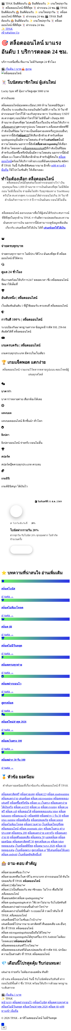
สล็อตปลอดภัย (39, 820)
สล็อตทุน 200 (19, 832)
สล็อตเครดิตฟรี (10, 794)
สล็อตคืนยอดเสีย (20, 837)
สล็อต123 (41, 794)
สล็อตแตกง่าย (9, 798)
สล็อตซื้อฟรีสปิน (19, 802)
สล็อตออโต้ (24, 811)
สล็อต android (9, 854)
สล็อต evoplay (49, 807)
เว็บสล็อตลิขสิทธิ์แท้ (30, 854)
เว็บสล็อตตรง (23, 850)
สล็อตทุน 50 (38, 837)
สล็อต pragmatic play (31, 828)
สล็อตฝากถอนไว (22, 1002)
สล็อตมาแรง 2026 (44, 845)
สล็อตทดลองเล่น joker (45, 811)
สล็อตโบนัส (40, 1002)
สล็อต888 (33, 815)
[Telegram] (2, 1024)
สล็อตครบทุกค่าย (58, 1002)
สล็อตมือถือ (23, 820)
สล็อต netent (56, 820)
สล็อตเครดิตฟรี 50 (23, 841)
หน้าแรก (6, 1002)
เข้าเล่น (5, 32)
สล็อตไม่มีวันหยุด (11, 1006)
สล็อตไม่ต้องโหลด (12, 824)
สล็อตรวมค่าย (32, 824)
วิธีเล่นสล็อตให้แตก (58, 850)
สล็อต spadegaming (58, 794)
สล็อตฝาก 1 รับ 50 (50, 815)
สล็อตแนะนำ (20, 815)
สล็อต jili (53, 1006)
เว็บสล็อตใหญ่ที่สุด (53, 824)
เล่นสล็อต (24, 798)
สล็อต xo (35, 807)
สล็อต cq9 (11, 811)
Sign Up (14, 32)
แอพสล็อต (51, 837)
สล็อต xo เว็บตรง (40, 802)
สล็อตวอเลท (27, 794)
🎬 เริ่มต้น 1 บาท (11, 68)
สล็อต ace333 (21, 807)
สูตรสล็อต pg (42, 841)
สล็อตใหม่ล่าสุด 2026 (35, 1006)
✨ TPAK (7, 28)
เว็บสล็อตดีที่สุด (24, 845)
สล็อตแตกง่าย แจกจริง (41, 832)
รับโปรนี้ (23, 549)
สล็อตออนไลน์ (10, 828)
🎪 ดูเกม (26, 68)
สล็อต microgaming (42, 798)
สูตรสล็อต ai (38, 850)
